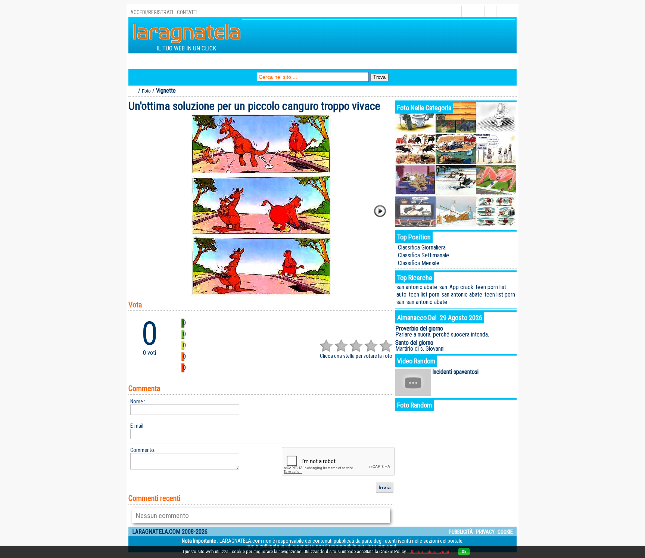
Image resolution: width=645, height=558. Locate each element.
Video (268, 61)
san (443, 287)
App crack (461, 287)
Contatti (187, 12)
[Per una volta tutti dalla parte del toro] (415, 161)
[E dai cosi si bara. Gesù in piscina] (456, 193)
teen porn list (491, 287)
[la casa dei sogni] (496, 193)
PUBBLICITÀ (461, 532)
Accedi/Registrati (151, 12)
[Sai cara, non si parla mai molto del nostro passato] (415, 193)
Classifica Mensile (418, 263)
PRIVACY (485, 532)
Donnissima (433, 61)
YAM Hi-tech (324, 61)
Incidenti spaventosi (455, 371)
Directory (144, 61)
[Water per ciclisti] (496, 130)
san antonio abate (416, 287)
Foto (247, 61)
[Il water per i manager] (415, 130)
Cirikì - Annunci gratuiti (379, 61)
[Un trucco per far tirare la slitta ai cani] (456, 224)
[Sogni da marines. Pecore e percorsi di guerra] (456, 161)
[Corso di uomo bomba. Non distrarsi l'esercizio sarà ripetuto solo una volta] (496, 161)
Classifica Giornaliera (422, 247)
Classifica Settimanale (423, 255)
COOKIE (505, 532)
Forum (291, 61)
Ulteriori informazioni (429, 551)
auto (401, 294)
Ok (464, 551)
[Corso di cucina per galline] (415, 224)
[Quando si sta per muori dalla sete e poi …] (456, 130)
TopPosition (181, 61)
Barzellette (219, 61)
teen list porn (424, 294)
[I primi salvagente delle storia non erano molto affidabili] (496, 224)
